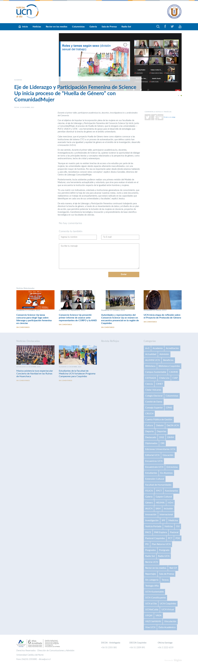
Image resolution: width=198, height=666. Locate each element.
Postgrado (164, 550)
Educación (168, 455)
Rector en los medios (56, 26)
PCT (170, 538)
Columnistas (78, 26)
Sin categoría (151, 580)
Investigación (152, 520)
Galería (93, 26)
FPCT (159, 491)
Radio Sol (126, 26)
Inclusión (168, 508)
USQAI (148, 615)
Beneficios (168, 360)
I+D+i (170, 502)
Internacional (166, 514)
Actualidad (150, 354)
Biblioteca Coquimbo (169, 366)
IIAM (158, 508)
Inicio (25, 26)
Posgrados (150, 550)
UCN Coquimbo (168, 603)
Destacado (150, 437)
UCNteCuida (151, 609)
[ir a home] (27, 11)
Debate (160, 425)
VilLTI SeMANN (153, 621)
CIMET (159, 384)
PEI (147, 544)
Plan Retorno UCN (161, 544)
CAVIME (173, 372)
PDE (178, 538)
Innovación (150, 514)
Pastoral (174, 532)
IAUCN (148, 508)
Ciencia (149, 384)
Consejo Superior (154, 407)
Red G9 (173, 568)
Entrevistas (172, 467)
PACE (148, 532)
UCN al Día (151, 603)
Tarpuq (165, 580)
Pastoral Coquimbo (155, 538)
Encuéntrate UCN (154, 467)
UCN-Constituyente (155, 597)
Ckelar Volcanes (153, 390)
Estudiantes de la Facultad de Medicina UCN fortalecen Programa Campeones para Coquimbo (77, 374)
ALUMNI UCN (152, 360)
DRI (162, 443)
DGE (161, 437)
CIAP (175, 378)
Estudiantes (151, 473)
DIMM (170, 437)
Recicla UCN (151, 562)
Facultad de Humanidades (158, 485)
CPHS (169, 407)
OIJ (178, 526)
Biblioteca (150, 366)
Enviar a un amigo (169, 117)
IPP (163, 520)
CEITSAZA (150, 378)
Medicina (173, 520)
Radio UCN (163, 556)
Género (149, 502)
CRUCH (149, 413)
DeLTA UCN (173, 425)
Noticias (37, 26)
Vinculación (170, 621)
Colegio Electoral (153, 396)
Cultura (149, 425)
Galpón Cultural (164, 497)
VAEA (158, 615)
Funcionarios (171, 491)
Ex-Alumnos (166, 473)
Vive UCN (150, 627)
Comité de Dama (153, 402)
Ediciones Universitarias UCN (160, 449)
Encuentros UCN (153, 461)
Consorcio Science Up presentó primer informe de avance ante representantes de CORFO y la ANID (78, 318)
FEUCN (149, 491)
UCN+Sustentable (154, 592)
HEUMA (160, 502)
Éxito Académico (167, 627)
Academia (158, 348)
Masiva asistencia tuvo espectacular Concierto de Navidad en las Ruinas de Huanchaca (34, 374)
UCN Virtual (167, 609)
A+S (147, 348)
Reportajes (150, 574)
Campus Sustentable (155, 372)
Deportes (161, 431)
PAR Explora (160, 532)
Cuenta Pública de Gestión (158, 419)
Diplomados (151, 443)
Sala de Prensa (109, 26)
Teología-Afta (152, 586)
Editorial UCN (152, 455)
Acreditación (172, 348)
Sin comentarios (22, 327)
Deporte (149, 431)
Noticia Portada (153, 526)
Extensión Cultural (154, 479)
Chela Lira (164, 378)
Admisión (164, 354)
